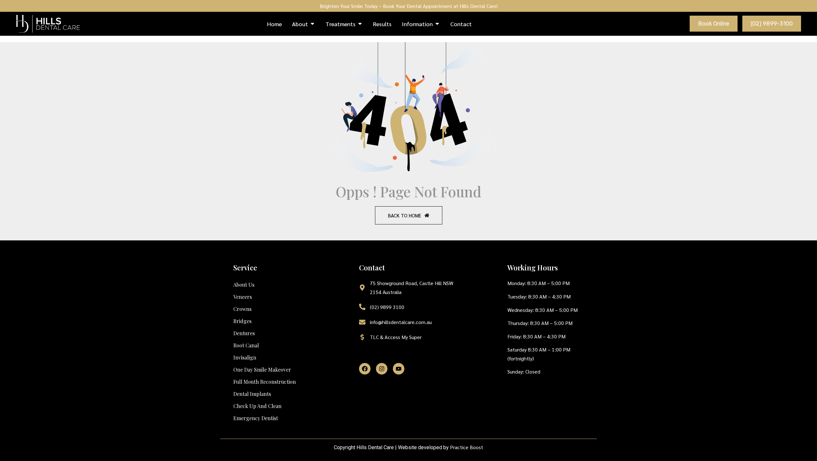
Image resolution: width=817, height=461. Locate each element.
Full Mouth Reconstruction (264, 381)
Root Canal (246, 345)
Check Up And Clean (257, 406)
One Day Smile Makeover (262, 369)
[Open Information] (437, 23)
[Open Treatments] (360, 23)
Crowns (242, 309)
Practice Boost (466, 447)
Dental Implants (252, 393)
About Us (243, 284)
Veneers (242, 296)
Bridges (242, 321)
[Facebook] (365, 368)
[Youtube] (398, 368)
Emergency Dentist (255, 418)
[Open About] (312, 23)
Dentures (244, 333)
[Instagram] (381, 368)
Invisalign (244, 357)
